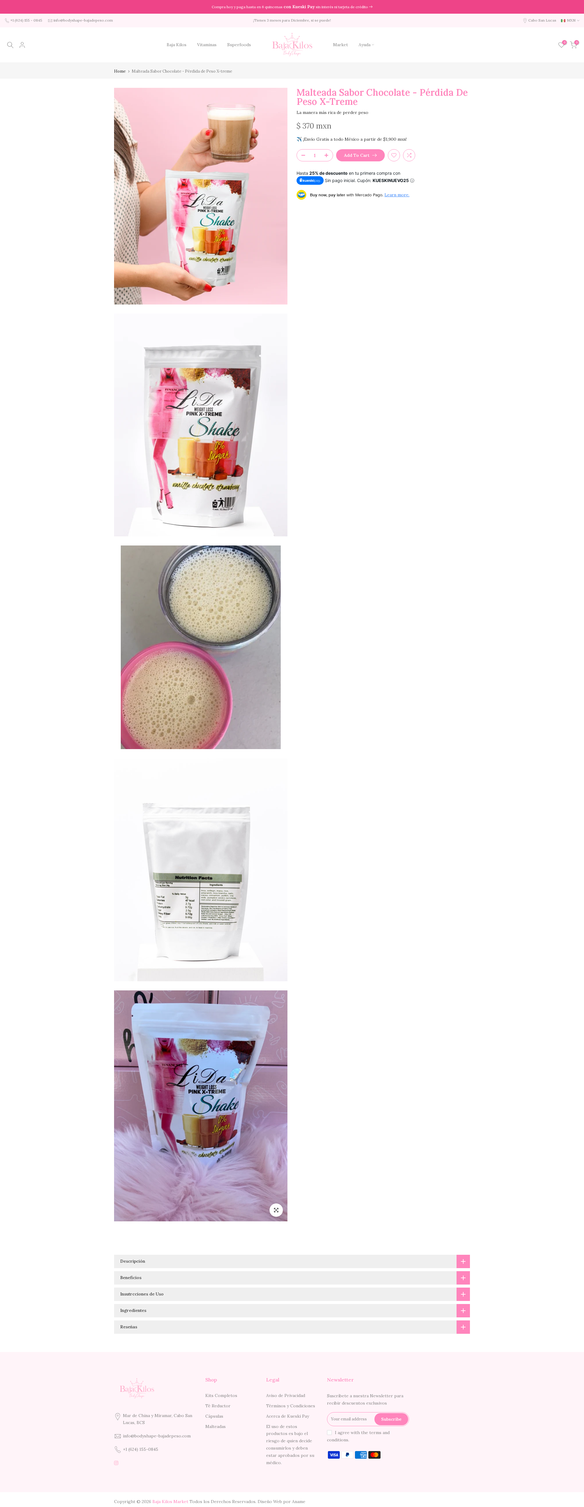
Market (340, 44)
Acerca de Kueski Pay (287, 1416)
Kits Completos (221, 1395)
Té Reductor (218, 1406)
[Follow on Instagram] (116, 1463)
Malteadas (215, 1426)
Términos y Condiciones (290, 1406)
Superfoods (239, 44)
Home (120, 71)
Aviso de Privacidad (285, 1395)
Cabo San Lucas (542, 20)
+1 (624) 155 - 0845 (26, 20)
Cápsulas (214, 1416)
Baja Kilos (176, 44)
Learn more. (396, 195)
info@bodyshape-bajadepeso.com (83, 20)
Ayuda (364, 44)
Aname (298, 1501)
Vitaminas (207, 44)
